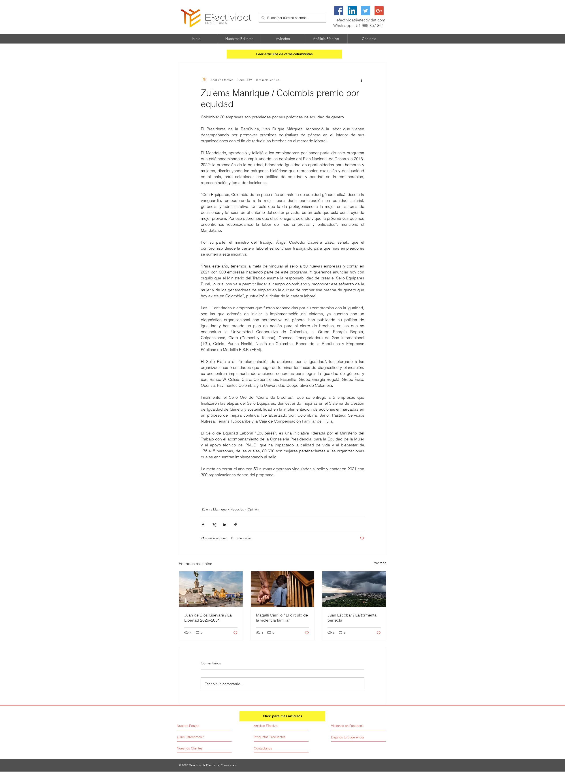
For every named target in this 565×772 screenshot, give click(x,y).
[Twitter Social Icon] (365, 10)
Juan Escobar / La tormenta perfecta (352, 618)
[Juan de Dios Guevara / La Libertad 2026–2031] (211, 589)
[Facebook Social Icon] (338, 10)
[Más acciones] (361, 80)
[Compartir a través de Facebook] (203, 524)
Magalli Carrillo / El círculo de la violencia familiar (282, 618)
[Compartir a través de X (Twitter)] (214, 524)
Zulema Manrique (214, 509)
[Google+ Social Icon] (379, 10)
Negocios (237, 509)
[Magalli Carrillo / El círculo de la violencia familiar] (283, 589)
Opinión (253, 509)
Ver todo (380, 563)
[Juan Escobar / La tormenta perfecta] (354, 589)
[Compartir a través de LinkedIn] (224, 524)
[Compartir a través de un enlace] (235, 524)
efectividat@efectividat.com (361, 20)
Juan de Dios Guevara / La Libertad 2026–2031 (208, 618)
